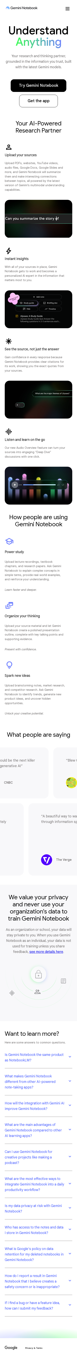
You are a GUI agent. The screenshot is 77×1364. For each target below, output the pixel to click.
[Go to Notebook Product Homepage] (22, 8)
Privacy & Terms (33, 1348)
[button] (38, 1057)
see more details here (46, 952)
